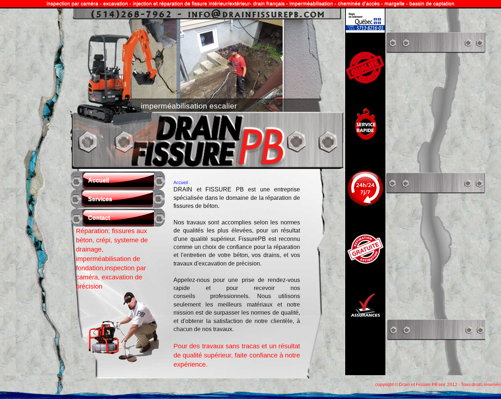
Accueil (98, 180)
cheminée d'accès (359, 3)
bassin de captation (431, 3)
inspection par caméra (72, 3)
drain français (269, 3)
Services (100, 199)
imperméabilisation (311, 3)
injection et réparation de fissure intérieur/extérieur (191, 3)
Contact (99, 218)
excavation (115, 3)
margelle (394, 3)
